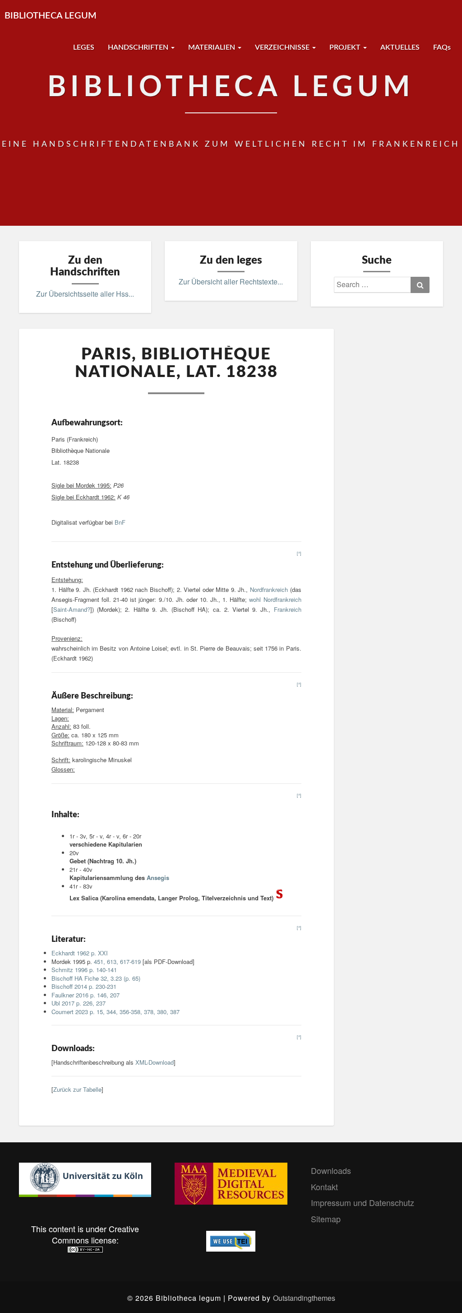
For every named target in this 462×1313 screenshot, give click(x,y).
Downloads (331, 1170)
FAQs (442, 47)
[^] (299, 553)
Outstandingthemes (304, 1298)
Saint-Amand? (71, 609)
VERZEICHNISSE (283, 47)
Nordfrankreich (269, 589)
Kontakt (324, 1186)
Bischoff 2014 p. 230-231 (83, 986)
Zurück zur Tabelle (77, 1089)
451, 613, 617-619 (117, 961)
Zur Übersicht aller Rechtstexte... (231, 281)
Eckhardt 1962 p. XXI (79, 953)
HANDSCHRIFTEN (139, 47)
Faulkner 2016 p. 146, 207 (85, 995)
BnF (120, 522)
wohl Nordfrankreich (275, 599)
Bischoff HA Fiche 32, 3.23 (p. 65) (95, 978)
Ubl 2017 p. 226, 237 (78, 1003)
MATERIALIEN (212, 47)
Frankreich (287, 609)
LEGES (83, 47)
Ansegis (158, 877)
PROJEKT (345, 47)
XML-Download (154, 1062)
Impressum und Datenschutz (362, 1202)
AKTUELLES (400, 47)
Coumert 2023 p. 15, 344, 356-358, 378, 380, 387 (115, 1011)
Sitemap (326, 1219)
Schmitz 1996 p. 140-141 (84, 969)
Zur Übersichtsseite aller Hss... (85, 294)
